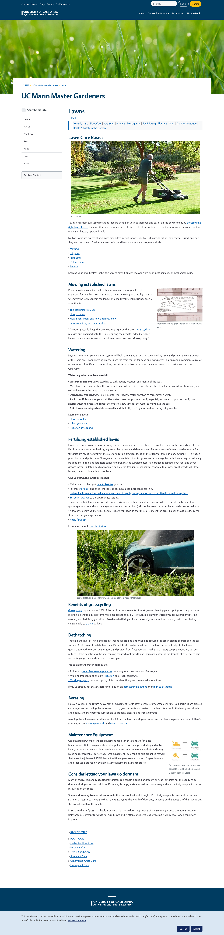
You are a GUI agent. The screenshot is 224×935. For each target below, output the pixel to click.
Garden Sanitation (187, 123)
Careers (25, 4)
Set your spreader (79, 497)
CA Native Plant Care (81, 843)
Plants (26, 148)
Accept (196, 928)
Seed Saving (149, 123)
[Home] (40, 13)
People (34, 4)
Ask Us (27, 126)
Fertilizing (109, 123)
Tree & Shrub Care (80, 851)
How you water (78, 419)
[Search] (175, 3)
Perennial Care (78, 847)
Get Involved (178, 13)
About (142, 13)
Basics (26, 141)
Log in (183, 3)
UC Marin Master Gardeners (45, 85)
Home (27, 119)
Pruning (120, 123)
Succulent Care (78, 856)
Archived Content (32, 175)
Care (26, 156)
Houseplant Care (79, 865)
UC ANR (25, 85)
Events (50, 4)
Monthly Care (80, 123)
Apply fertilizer (78, 519)
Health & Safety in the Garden (89, 127)
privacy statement (77, 920)
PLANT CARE (77, 838)
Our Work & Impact (157, 13)
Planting (162, 123)
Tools (172, 123)
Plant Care (96, 123)
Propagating (134, 123)
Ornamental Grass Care (83, 860)
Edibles (27, 163)
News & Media (194, 13)
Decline (183, 928)
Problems (28, 133)
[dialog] (112, 923)
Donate (195, 3)
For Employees (63, 4)
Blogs (42, 4)
